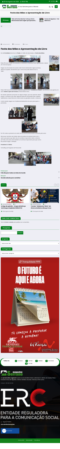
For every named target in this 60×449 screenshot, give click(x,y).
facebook (20, 360)
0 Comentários (17, 44)
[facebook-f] (49, 1)
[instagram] (55, 1)
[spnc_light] (52, 7)
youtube (30, 363)
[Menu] (56, 6)
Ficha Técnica (37, 440)
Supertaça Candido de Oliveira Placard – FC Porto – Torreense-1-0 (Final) (13, 207)
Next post (3, 175)
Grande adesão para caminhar (10, 178)
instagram (51, 360)
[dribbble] (53, 1)
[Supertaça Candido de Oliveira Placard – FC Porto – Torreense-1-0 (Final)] (16, 196)
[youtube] (57, 1)
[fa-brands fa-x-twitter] (51, 1)
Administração (29, 440)
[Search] (50, 7)
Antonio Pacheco (8, 204)
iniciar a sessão (9, 222)
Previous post (4, 170)
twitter (30, 360)
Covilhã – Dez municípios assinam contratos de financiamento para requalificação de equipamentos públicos (43, 207)
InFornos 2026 (21, 440)
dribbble (40, 360)
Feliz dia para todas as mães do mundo (13, 173)
